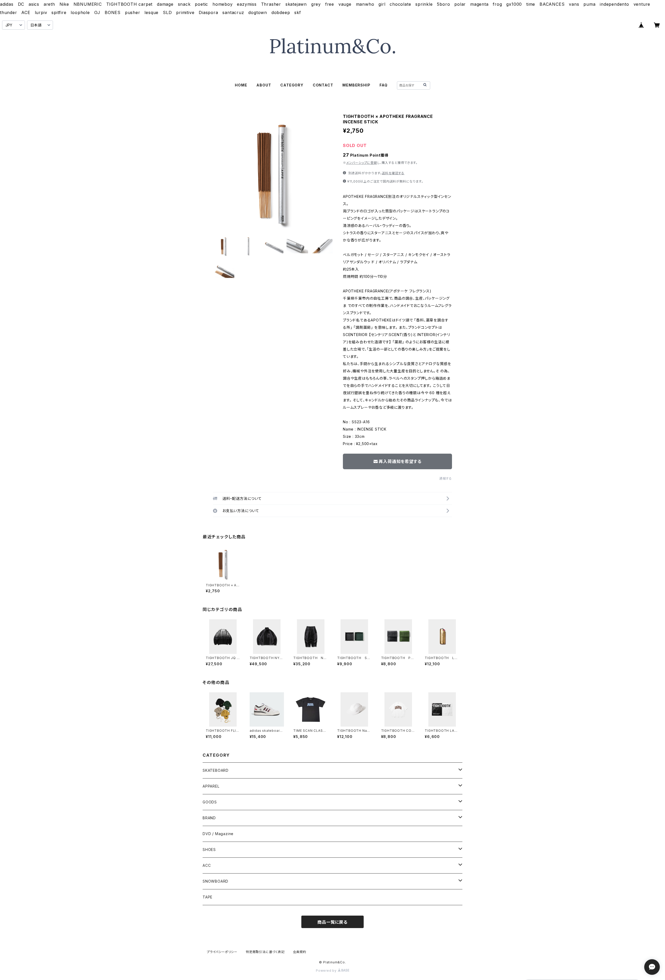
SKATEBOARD (216, 770)
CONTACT (323, 85)
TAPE (207, 897)
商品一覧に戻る (332, 922)
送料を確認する (393, 173)
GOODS (210, 802)
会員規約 (299, 952)
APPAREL (211, 786)
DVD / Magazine (218, 833)
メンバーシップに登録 (361, 163)
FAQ (383, 85)
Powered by (327, 970)
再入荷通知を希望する (400, 461)
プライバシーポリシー (222, 952)
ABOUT (263, 85)
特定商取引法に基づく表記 (265, 952)
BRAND (209, 818)
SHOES (209, 849)
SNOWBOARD (215, 881)
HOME (241, 85)
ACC (207, 865)
